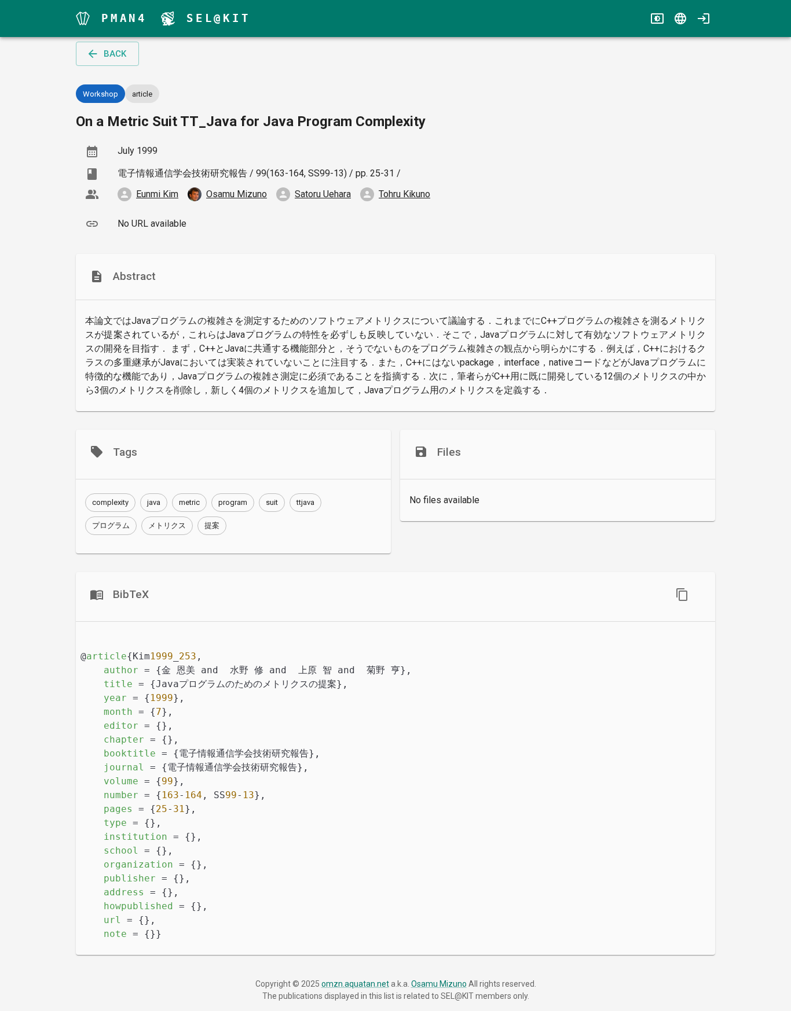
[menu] (83, 18)
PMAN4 (124, 18)
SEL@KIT (218, 18)
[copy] (682, 594)
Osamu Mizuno (439, 983)
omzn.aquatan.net (355, 983)
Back (115, 54)
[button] (110, 502)
